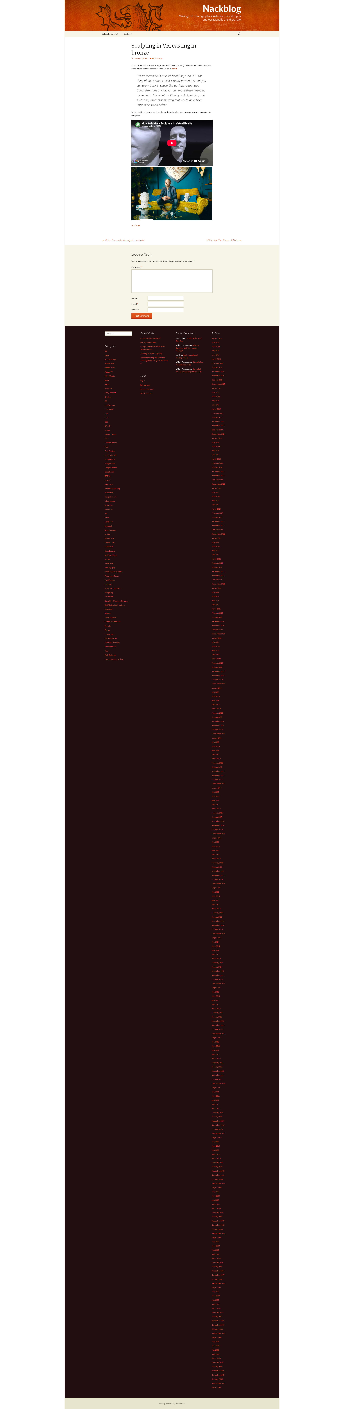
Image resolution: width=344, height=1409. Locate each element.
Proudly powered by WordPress (172, 1403)
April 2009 (215, 1204)
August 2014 (216, 938)
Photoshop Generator (113, 572)
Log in (142, 381)
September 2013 (218, 983)
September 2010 (218, 1133)
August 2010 (216, 1137)
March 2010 (216, 1158)
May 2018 (215, 750)
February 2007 (217, 1312)
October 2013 (217, 979)
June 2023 (216, 496)
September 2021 (218, 584)
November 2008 (218, 1225)
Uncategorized (111, 638)
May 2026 (215, 350)
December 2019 (218, 671)
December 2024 (218, 421)
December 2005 (218, 1371)
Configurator (110, 405)
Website (135, 309)
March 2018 (216, 758)
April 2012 (215, 1054)
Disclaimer (128, 34)
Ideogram (109, 484)
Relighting (109, 592)
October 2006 (217, 1329)
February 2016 (217, 863)
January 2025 (217, 417)
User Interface (110, 646)
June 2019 (216, 696)
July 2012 (215, 1042)
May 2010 (215, 1150)
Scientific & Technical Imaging (116, 601)
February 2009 (217, 1212)
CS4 (106, 413)
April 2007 (215, 1304)
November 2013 (218, 975)
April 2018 (215, 754)
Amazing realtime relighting (151, 353)
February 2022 (217, 563)
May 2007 (215, 1300)
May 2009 (215, 1200)
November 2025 (218, 375)
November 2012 (218, 1025)
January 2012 (217, 1067)
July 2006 (215, 1341)
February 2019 (217, 713)
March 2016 (216, 858)
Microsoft (108, 526)
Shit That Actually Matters (115, 605)
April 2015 (215, 904)
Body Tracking (110, 393)
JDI (106, 513)
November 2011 (218, 1075)
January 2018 (217, 767)
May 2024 (215, 450)
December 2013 (218, 971)
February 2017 (217, 813)
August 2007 (216, 1287)
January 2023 (217, 517)
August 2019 (216, 688)
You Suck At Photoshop (114, 659)
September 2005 (218, 1383)
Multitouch (109, 547)
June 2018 (216, 746)
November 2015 (218, 875)
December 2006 (218, 1321)
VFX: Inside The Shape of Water (224, 240)
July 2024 (215, 442)
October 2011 (217, 1079)
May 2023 (215, 500)
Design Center (110, 434)
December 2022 (218, 521)
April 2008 (215, 1254)
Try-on (107, 630)
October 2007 (217, 1279)
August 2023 (216, 488)
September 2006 (218, 1333)
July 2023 (215, 492)
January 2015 (217, 917)
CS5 (106, 417)
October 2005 (217, 1379)
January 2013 (217, 1017)
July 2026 (215, 342)
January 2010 (217, 1167)
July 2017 (215, 792)
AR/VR (154, 58)
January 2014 (217, 967)
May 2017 (215, 800)
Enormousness (111, 442)
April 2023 (215, 505)
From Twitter (110, 451)
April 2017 (215, 804)
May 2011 (215, 1100)
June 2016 (216, 846)
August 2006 (216, 1337)
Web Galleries (110, 655)
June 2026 (216, 346)
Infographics (110, 501)
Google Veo (109, 472)
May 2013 (215, 1000)
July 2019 (215, 692)
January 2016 (217, 867)
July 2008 (215, 1241)
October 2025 (217, 380)
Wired (174, 68)
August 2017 (216, 788)
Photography (110, 567)
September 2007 (218, 1283)
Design (160, 58)
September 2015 (218, 883)
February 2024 (217, 463)
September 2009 (218, 1183)
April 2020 (215, 654)
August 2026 (216, 338)
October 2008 (217, 1229)
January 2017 (217, 817)
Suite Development (112, 621)
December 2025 (218, 371)
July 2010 (215, 1142)
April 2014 (215, 954)
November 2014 (218, 925)
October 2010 (217, 1129)
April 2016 (215, 854)
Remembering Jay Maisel (150, 338)
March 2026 (216, 359)
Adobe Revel (110, 368)
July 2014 (215, 942)
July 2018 (215, 742)
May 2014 (215, 950)
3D (106, 351)
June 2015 (216, 896)
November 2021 (218, 575)
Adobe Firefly (110, 359)
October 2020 (217, 629)
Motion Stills (110, 538)
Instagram (109, 505)
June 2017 (216, 796)
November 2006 (218, 1325)
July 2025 (215, 392)
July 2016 (215, 842)
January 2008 (217, 1266)
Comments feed (146, 389)
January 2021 (217, 617)
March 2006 (216, 1358)
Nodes (107, 559)
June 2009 (216, 1196)
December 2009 (218, 1171)
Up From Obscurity (112, 642)
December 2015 (218, 871)
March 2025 (216, 409)
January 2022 (217, 567)
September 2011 (218, 1083)
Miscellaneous (110, 530)
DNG (106, 438)
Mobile (107, 534)
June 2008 (216, 1246)
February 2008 (217, 1262)
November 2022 (218, 525)
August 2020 (216, 638)
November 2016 (218, 825)
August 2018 (216, 738)
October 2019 (217, 679)
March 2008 (216, 1258)
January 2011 (217, 1117)
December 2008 (218, 1221)
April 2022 (215, 554)
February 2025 (217, 413)
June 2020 (216, 646)
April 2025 (215, 405)
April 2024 (215, 455)
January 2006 (217, 1366)
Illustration (109, 492)
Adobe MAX (109, 363)
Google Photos (111, 467)
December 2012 (218, 1021)
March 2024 (216, 459)
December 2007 (218, 1271)
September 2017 (218, 783)
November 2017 (218, 775)
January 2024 (217, 467)
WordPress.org (146, 393)
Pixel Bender (110, 580)
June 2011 (216, 1096)
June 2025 (216, 396)
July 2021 (215, 592)
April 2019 (215, 704)
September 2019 (218, 684)
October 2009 (217, 1179)
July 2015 (215, 892)
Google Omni (110, 463)
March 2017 (216, 808)
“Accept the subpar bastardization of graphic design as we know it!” (154, 360)
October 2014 (217, 929)
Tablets (108, 626)
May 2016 (215, 850)
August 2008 (216, 1237)
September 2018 (218, 734)
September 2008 (218, 1233)
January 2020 (217, 667)
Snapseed (109, 609)
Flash (107, 447)
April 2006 (215, 1354)
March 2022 (216, 559)
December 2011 (218, 1071)
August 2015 (216, 888)
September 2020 (218, 634)
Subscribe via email (110, 34)
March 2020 (216, 659)
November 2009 (218, 1175)
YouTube (136, 225)
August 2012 (216, 1037)
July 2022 (215, 542)
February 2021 (217, 613)
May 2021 (215, 600)
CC (106, 401)
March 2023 (216, 509)
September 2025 (218, 384)
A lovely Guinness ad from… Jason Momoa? (187, 348)
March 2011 (216, 1108)
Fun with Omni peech (148, 342)
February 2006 (217, 1362)
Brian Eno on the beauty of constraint (123, 240)
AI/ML (107, 380)
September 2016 (218, 833)
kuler (107, 517)
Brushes (108, 397)
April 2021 (215, 604)
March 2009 (216, 1208)
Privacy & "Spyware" (113, 588)
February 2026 (217, 363)
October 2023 (217, 480)
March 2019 (216, 709)
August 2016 (216, 838)
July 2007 (215, 1291)
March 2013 (216, 1008)
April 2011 (215, 1104)
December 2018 (218, 721)
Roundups (109, 597)
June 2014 (216, 946)
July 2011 (215, 1092)
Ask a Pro (108, 388)
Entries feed (145, 385)
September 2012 (218, 1033)
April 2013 (215, 1004)
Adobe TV (108, 372)
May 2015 (215, 900)
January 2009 (217, 1216)
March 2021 (216, 609)
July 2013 (215, 992)
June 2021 (216, 596)
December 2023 (218, 471)
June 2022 (216, 546)
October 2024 (217, 430)
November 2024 (218, 425)
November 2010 (218, 1125)
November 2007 (218, 1275)
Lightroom (109, 522)
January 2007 (217, 1316)
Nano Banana (110, 551)
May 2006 (215, 1350)
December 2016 (218, 821)
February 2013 (217, 1012)
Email (134, 304)
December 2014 (218, 921)
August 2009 (216, 1187)
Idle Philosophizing (112, 488)
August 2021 (216, 588)
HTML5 (107, 480)
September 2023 (218, 484)
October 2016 (217, 829)
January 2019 (217, 717)
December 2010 (218, 1121)
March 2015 (216, 908)
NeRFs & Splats (111, 555)
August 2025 (216, 388)
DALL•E (107, 426)
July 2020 (215, 642)
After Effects (110, 376)
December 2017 (218, 771)
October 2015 (217, 879)
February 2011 (217, 1112)
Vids (106, 651)
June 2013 (216, 996)
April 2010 (215, 1154)
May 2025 (215, 400)
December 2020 (218, 621)
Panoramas (109, 563)
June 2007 (216, 1296)
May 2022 (215, 550)
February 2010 (217, 1162)
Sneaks (108, 613)
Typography (109, 634)
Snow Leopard (110, 617)
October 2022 (217, 529)
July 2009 (215, 1191)
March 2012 (216, 1058)
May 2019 (215, 700)
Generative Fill (110, 455)
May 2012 (215, 1050)
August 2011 (216, 1087)
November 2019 (218, 675)
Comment (136, 267)
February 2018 (217, 763)
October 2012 (217, 1029)
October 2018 (217, 729)
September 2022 (218, 534)
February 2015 (217, 913)
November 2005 (218, 1375)
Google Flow (110, 459)
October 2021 (217, 579)
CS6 (106, 422)
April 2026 (215, 355)
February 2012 (217, 1062)
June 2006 (216, 1346)
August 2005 (216, 1387)
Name (134, 298)
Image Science (111, 497)
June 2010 (216, 1146)
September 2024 (218, 434)
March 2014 (216, 958)
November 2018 (218, 725)
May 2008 (215, 1250)
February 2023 (217, 513)
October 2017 (217, 779)
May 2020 (215, 650)
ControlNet (109, 409)
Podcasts (108, 584)
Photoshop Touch (112, 576)
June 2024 (216, 446)
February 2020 (217, 663)
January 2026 (217, 367)
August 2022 (216, 538)
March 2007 (216, 1308)
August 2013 (216, 987)
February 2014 (217, 962)
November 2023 (218, 475)
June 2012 (216, 1046)
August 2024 (216, 438)
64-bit (107, 355)
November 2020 (218, 625)
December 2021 (218, 571)
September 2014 (218, 933)
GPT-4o (107, 476)
